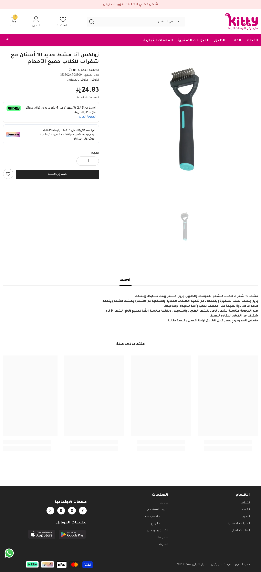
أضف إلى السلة (57, 174)
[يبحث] (136, 22)
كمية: (95, 153)
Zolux (72, 70)
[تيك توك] (61, 510)
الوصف (125, 280)
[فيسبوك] (83, 510)
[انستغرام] (72, 510)
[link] (8, 174)
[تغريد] (50, 510)
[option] (184, 119)
